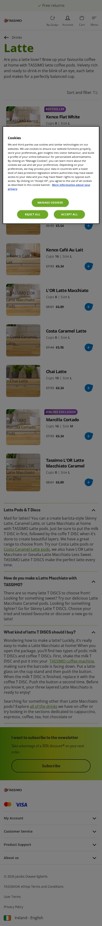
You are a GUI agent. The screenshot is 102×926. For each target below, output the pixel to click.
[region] (51, 175)
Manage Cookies (50, 202)
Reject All (32, 214)
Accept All (69, 214)
